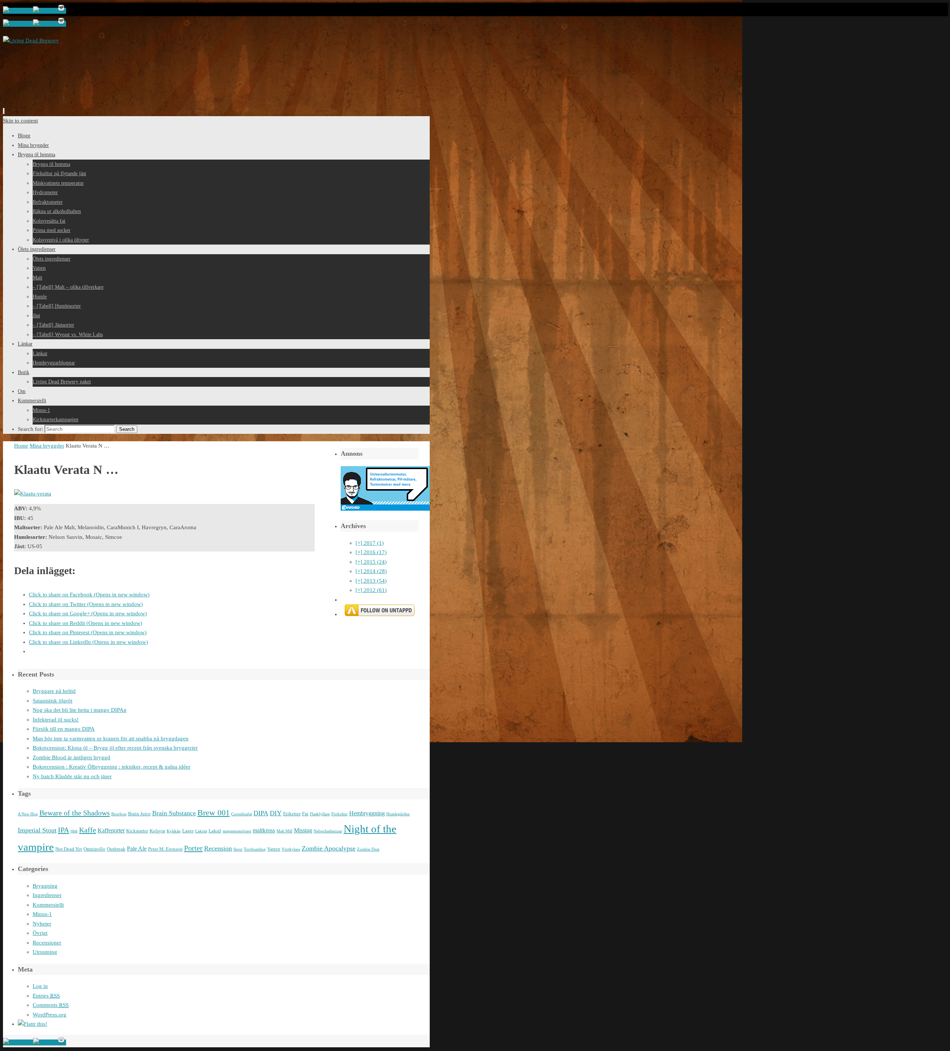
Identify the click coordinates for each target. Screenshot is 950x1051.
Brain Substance (174, 813)
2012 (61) (371, 590)
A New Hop (28, 814)
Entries (46, 996)
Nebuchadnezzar (328, 831)
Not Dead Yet (68, 849)
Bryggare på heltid (54, 691)
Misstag (303, 830)
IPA (63, 830)
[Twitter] (44, 11)
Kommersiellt (48, 905)
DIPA (260, 813)
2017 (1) (370, 543)
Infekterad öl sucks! (56, 720)
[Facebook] (18, 11)
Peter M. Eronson (165, 849)
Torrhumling (255, 849)
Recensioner (47, 943)
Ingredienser (47, 895)
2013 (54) (371, 581)
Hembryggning (367, 813)
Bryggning (45, 886)
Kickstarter (137, 831)
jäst (74, 831)
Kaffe (87, 830)
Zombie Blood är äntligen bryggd (71, 757)
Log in (40, 986)
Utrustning (45, 952)
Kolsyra (157, 831)
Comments (51, 1005)
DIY (276, 813)
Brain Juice (139, 813)
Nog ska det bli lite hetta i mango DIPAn (80, 710)
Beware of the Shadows (74, 813)
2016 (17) (371, 552)
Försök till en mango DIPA (64, 729)
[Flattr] (32, 1024)
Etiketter (292, 813)
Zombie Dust (368, 849)
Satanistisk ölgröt (52, 701)
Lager (188, 831)
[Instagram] (61, 11)
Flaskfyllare (320, 814)
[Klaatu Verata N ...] (32, 494)
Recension (218, 848)
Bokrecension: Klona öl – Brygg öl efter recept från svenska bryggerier (115, 748)
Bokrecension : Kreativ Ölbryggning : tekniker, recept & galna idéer (111, 767)
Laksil (215, 831)
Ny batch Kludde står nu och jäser (72, 776)
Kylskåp (174, 831)
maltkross (264, 830)
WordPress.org (49, 1015)
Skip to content (20, 121)
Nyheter (42, 924)
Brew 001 (213, 812)
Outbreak (116, 849)
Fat (305, 813)
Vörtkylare (291, 849)
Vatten (273, 849)
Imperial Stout (37, 830)
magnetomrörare (237, 831)
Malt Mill (284, 831)
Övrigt (40, 933)
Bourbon (119, 814)
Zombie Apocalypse (329, 848)
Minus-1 (42, 914)
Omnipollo (94, 849)
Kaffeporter (111, 830)
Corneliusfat (241, 814)
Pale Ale (137, 848)
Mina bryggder (47, 446)
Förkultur (339, 814)
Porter (193, 848)
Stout (237, 849)
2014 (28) (371, 571)
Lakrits (201, 831)
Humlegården (398, 814)
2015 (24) (371, 562)
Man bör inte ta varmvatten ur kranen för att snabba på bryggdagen (111, 738)
